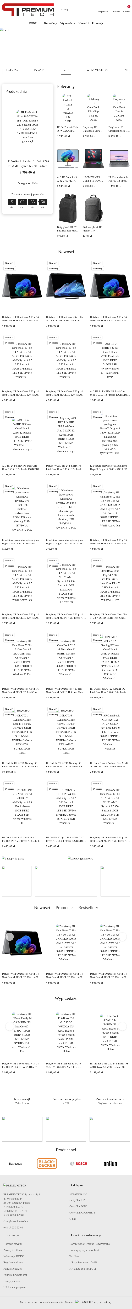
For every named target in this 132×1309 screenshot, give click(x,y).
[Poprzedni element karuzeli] (3, 1163)
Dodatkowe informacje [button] (85, 1235)
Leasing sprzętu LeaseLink (84, 1250)
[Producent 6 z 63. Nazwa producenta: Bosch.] (47, 1163)
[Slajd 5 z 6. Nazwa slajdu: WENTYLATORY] (66, 47)
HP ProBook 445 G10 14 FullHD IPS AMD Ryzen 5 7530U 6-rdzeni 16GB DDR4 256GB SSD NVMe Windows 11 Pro (109, 1065)
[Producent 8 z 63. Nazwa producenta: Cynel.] (110, 1163)
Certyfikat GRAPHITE (82, 1212)
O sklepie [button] (76, 1185)
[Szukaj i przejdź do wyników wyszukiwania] (82, 9)
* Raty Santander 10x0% (83, 1262)
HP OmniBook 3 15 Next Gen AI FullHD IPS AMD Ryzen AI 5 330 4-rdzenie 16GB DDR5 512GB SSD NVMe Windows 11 (21, 839)
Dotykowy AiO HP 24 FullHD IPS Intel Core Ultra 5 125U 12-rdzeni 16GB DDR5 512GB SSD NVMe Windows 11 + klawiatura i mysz (63, 468)
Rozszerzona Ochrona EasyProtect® (89, 1243)
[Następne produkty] (122, 937)
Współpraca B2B (79, 1193)
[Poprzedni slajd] (7, 47)
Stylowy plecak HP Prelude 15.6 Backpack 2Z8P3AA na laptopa (93, 229)
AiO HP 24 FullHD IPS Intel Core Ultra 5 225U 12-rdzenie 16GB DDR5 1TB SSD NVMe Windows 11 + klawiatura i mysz (21, 468)
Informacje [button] (11, 1235)
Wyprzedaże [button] (66, 998)
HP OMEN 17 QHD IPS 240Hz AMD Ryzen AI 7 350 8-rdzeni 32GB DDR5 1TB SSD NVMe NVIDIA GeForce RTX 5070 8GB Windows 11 (65, 839)
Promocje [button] (64, 907)
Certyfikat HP (77, 1200)
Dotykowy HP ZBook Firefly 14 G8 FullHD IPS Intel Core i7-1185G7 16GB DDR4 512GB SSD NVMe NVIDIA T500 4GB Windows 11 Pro (21, 1065)
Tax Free (74, 1256)
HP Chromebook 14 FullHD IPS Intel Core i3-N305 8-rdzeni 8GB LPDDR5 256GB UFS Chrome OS (118, 179)
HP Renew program (14, 1287)
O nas (72, 1218)
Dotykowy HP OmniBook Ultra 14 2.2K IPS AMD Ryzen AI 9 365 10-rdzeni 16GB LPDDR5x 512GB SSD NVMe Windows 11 (118, 129)
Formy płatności (12, 1281)
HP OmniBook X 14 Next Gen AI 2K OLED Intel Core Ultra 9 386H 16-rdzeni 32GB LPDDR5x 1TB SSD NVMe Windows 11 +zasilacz (109, 765)
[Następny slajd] (124, 47)
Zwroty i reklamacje (14, 1250)
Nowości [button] (42, 907)
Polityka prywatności (15, 1274)
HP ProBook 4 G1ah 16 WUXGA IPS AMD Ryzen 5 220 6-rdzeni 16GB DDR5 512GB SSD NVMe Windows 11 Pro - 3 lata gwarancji (27, 164)
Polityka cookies (12, 1268)
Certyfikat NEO (78, 1206)
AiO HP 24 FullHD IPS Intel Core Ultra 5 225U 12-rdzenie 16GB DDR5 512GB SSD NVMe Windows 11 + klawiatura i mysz (109, 393)
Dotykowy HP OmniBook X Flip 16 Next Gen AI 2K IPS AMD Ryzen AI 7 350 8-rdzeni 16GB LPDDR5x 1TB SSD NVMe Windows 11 (109, 839)
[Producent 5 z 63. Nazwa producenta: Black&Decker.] (15, 1163)
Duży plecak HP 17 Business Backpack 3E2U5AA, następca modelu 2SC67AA (67, 229)
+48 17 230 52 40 (13, 1227)
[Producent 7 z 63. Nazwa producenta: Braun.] (78, 1163)
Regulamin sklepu (13, 1262)
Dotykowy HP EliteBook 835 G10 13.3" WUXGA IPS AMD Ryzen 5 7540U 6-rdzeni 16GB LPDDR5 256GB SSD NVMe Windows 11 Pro (64, 1065)
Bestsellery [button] (88, 907)
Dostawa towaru (12, 1243)
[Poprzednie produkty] (9, 937)
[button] (35, 23)
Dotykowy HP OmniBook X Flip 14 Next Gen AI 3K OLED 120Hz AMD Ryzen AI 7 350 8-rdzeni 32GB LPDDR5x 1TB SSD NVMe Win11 (21, 319)
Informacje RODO (13, 1256)
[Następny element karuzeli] (128, 1163)
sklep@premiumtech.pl (16, 1221)
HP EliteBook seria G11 (82, 1268)
